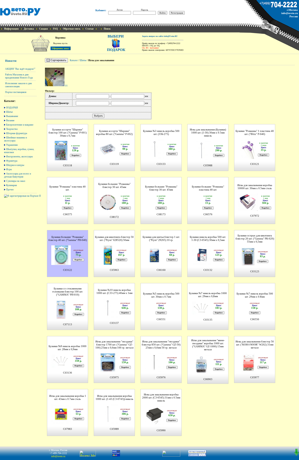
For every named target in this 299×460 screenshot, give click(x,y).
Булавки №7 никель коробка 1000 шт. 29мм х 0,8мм (208, 295)
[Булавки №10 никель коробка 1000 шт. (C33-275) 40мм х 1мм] (108, 317)
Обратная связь (71, 28)
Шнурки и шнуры (15, 165)
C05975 (114, 377)
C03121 (254, 164)
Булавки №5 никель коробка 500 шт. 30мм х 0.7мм (161, 295)
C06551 (161, 319)
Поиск (107, 28)
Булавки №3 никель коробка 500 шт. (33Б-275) (161, 133)
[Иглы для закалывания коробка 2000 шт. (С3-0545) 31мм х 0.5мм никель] (154, 425)
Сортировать (58, 60)
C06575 (67, 214)
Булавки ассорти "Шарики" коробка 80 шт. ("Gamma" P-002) (114, 133)
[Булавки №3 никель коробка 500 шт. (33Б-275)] (154, 158)
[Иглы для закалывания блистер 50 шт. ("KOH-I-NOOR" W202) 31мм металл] (248, 372)
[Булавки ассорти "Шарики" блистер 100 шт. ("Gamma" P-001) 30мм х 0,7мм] (61, 160)
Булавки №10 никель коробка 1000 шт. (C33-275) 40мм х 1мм (114, 292)
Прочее (10, 189)
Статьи (89, 28)
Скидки (43, 28)
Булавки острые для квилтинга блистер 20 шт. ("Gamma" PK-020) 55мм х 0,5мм (255, 238)
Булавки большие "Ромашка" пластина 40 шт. (208, 188)
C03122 (67, 270)
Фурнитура (11, 160)
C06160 (161, 270)
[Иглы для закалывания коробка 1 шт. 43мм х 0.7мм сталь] (61, 423)
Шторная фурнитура (16, 133)
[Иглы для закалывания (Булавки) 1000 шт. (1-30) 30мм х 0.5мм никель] (201, 160)
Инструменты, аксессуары (19, 156)
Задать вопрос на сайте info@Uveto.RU (160, 36)
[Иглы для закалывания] (54, 85)
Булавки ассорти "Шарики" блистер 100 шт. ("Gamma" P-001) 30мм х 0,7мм (68, 132)
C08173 (161, 214)
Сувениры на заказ (15, 181)
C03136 (67, 372)
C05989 (114, 429)
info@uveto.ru (289, 13)
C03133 (161, 164)
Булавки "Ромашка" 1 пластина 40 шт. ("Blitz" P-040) (255, 133)
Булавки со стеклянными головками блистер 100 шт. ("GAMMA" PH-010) (67, 291)
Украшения (12, 144)
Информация (11, 28)
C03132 (207, 270)
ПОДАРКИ (12, 107)
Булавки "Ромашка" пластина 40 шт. (67, 188)
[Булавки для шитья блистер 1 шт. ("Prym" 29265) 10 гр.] (154, 264)
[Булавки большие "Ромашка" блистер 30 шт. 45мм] (108, 211)
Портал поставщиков (15, 92)
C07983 (67, 429)
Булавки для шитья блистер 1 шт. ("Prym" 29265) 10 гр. (161, 239)
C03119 (114, 164)
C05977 (254, 377)
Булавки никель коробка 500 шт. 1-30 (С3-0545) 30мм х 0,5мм (208, 239)
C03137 (114, 323)
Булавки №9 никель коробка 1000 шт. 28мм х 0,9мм (67, 348)
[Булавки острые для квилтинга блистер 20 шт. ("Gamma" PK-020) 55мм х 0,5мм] (248, 266)
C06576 (207, 214)
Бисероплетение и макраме (19, 124)
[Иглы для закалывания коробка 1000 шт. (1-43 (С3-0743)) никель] (108, 423)
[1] (66, 85)
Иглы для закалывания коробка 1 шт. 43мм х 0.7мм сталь (67, 397)
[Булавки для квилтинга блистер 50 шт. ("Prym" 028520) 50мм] (108, 264)
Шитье (9, 111)
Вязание (10, 120)
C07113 (67, 324)
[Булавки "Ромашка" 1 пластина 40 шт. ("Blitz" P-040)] (248, 158)
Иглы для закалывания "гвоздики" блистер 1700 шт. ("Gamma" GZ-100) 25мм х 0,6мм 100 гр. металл (114, 344)
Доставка (29, 28)
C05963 (114, 270)
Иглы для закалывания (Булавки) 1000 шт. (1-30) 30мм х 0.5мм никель (208, 132)
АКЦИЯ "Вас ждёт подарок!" (20, 68)
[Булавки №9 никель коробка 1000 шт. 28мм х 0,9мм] (61, 367)
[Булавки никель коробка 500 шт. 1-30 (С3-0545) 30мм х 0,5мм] (201, 264)
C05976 (161, 377)
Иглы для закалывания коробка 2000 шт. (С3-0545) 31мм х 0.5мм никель (161, 397)
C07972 (254, 215)
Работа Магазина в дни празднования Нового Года (19, 76)
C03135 (207, 319)
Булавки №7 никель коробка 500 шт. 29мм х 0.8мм (255, 295)
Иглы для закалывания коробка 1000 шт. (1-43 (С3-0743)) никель (114, 397)
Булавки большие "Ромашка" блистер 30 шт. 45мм (114, 186)
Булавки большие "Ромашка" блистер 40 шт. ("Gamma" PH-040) (67, 239)
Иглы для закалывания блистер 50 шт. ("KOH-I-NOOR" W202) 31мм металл (255, 344)
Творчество (12, 129)
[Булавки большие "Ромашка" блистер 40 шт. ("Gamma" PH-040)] (61, 264)
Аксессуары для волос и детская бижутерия (17, 175)
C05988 (207, 165)
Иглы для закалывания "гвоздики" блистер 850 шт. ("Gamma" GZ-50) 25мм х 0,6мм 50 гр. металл (161, 344)
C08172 (114, 217)
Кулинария (11, 185)
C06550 (254, 319)
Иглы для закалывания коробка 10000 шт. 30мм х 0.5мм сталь (254, 187)
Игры (9, 169)
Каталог (74, 60)
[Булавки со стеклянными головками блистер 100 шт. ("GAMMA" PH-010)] (61, 319)
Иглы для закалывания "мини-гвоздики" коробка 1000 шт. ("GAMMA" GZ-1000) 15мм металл (208, 345)
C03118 (67, 165)
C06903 (207, 379)
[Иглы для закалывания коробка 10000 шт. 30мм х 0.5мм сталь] (248, 210)
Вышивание (12, 116)
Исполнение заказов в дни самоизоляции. (18, 85)
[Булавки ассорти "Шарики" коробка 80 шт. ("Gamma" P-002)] (108, 158)
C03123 (254, 271)
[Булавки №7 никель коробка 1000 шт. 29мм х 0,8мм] (201, 314)
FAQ (55, 28)
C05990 (161, 430)
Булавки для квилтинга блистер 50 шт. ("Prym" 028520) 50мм (114, 239)
